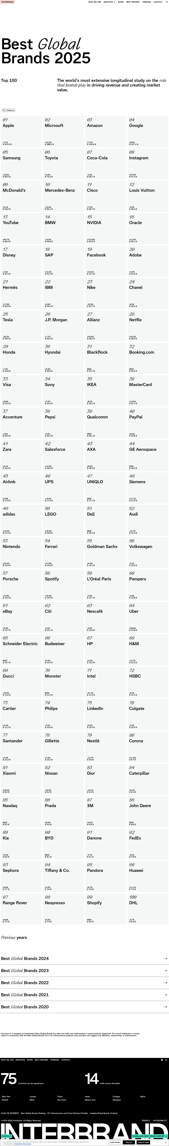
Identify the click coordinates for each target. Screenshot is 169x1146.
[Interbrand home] (84, 1134)
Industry (10, 110)
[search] (3, 110)
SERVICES (108, 2)
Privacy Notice (27, 1144)
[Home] (7, 2)
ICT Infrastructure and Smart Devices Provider (68, 1113)
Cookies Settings (115, 1142)
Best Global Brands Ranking (33, 1113)
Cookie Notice (18, 1144)
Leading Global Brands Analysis (104, 1113)
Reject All (129, 1142)
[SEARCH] (166, 2)
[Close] (166, 1142)
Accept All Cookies (143, 1142)
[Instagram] (166, 1060)
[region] (84, 1142)
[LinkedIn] (162, 1060)
